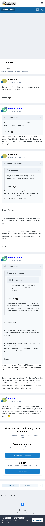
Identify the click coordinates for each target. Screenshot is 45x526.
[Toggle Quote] (5, 117)
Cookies (22, 510)
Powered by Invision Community (22, 513)
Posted (16, 82)
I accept (38, 520)
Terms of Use (7, 523)
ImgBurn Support (21, 71)
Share (11, 485)
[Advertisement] (22, 36)
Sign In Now (22, 471)
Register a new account (22, 455)
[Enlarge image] (9, 98)
